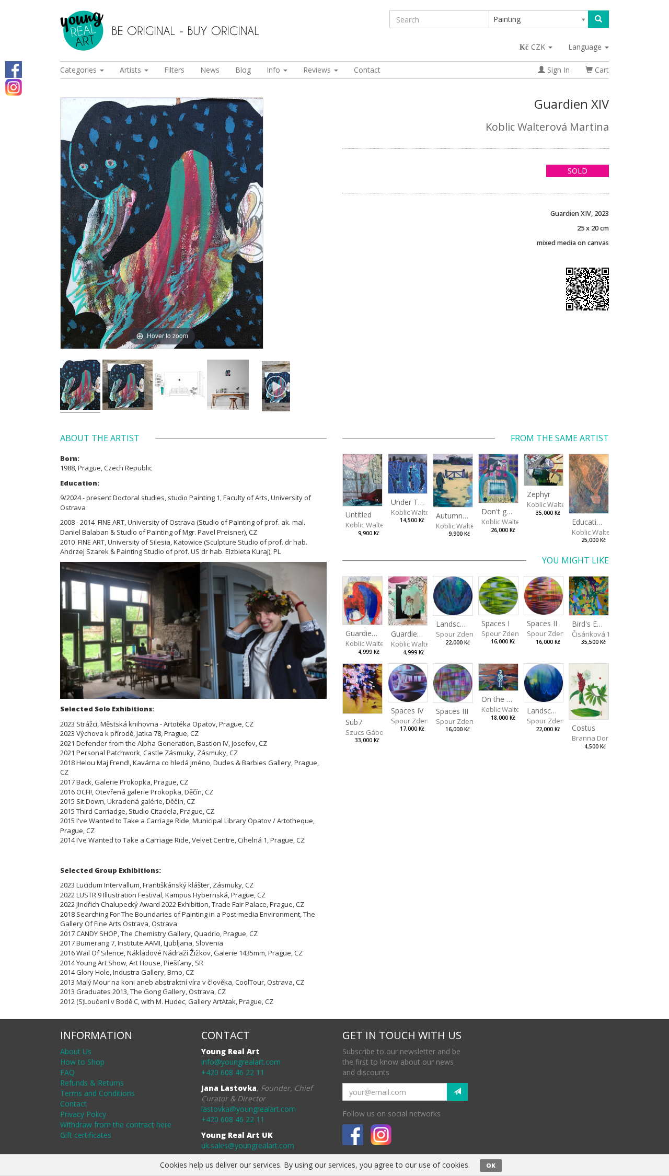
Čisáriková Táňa (597, 634)
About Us (75, 1051)
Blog (243, 70)
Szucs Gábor (365, 732)
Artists (131, 70)
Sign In (557, 70)
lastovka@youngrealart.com (248, 1109)
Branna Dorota (595, 738)
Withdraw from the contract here (115, 1124)
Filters (174, 70)
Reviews (318, 70)
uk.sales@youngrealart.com (247, 1145)
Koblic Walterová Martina (547, 127)
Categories (79, 70)
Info (274, 70)
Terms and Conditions (97, 1093)
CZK (539, 47)
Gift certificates (85, 1135)
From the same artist (560, 438)
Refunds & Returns (92, 1083)
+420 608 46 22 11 (232, 1072)
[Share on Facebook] (13, 69)
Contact (367, 70)
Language (586, 47)
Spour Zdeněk (458, 634)
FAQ (67, 1072)
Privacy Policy (83, 1114)
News (210, 70)
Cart (601, 70)
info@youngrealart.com (241, 1062)
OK (490, 1165)
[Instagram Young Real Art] (13, 86)
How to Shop (82, 1062)
